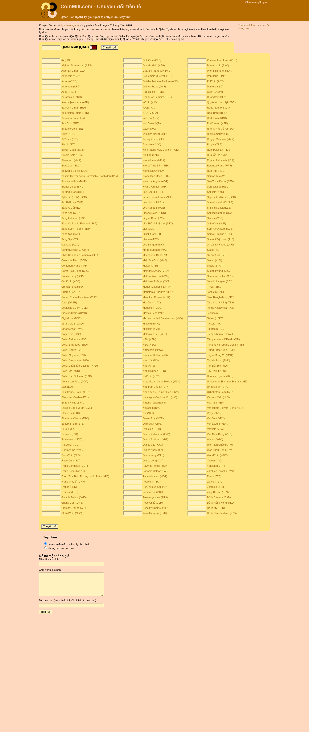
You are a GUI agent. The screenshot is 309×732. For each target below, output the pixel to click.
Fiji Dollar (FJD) (70, 444)
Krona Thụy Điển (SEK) (156, 165)
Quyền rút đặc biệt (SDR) (221, 102)
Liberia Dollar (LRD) (154, 213)
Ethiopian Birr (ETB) (72, 423)
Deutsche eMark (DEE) (74, 307)
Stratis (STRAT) (215, 265)
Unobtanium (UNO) (218, 386)
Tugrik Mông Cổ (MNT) (220, 355)
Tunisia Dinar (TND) (218, 360)
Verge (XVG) (214, 413)
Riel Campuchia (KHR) (220, 134)
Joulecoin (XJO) (152, 144)
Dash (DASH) (69, 302)
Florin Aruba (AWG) (72, 450)
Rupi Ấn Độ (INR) (217, 155)
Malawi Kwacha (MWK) (156, 276)
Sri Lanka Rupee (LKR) (220, 244)
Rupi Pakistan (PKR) (219, 149)
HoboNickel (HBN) (153, 91)
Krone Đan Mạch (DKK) (156, 176)
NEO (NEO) (149, 344)
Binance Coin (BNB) (73, 128)
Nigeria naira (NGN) (154, 402)
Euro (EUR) (68, 429)
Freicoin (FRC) (69, 492)
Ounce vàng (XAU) (153, 455)
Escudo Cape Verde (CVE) (76, 407)
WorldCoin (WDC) (217, 455)
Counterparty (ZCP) (72, 276)
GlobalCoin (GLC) (71, 513)
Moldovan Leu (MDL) (155, 334)
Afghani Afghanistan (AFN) (76, 65)
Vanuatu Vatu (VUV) (218, 397)
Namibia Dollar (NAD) (155, 355)
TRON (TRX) (214, 286)
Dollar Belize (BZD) (72, 350)
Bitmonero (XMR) (71, 160)
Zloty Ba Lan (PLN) (218, 492)
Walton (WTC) (215, 439)
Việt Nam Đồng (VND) (219, 434)
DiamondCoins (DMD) (74, 313)
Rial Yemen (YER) (217, 123)
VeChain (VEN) (215, 402)
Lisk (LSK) (148, 228)
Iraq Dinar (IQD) (152, 123)
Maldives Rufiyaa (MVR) (156, 281)
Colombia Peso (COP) (74, 260)
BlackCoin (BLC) (71, 165)
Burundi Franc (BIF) (72, 191)
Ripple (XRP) (214, 144)
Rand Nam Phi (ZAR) (219, 107)
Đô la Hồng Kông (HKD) (221, 502)
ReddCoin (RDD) (217, 118)
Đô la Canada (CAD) (219, 497)
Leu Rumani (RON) (154, 207)
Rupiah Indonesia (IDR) (220, 160)
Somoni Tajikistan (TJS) (220, 239)
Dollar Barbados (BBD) (74, 344)
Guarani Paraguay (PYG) (157, 70)
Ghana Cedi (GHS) (72, 502)
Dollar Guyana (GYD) (73, 355)
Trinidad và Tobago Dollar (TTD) (225, 344)
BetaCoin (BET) (70, 123)
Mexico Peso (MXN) (154, 313)
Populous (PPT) (216, 76)
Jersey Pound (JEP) (154, 139)
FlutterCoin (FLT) (71, 460)
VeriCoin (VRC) (216, 418)
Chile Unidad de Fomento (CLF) (79, 255)
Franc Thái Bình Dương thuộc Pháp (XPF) (85, 476)
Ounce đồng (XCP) (153, 460)
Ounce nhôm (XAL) (154, 450)
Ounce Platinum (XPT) (155, 439)
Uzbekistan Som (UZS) (220, 392)
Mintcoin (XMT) (151, 328)
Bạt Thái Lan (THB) (72, 202)
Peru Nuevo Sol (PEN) (155, 486)
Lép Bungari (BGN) (154, 244)
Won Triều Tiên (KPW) (219, 450)
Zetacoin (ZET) (215, 486)
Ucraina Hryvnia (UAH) (220, 376)
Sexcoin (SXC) (215, 191)
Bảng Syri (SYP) (70, 234)
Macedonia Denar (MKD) (157, 255)
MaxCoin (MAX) (152, 302)
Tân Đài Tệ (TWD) (217, 365)
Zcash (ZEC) (214, 476)
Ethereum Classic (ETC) (75, 418)
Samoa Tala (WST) (217, 176)
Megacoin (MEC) (152, 307)
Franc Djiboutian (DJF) (74, 471)
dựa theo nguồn (70, 25)
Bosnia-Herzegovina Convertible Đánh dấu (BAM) (90, 176)
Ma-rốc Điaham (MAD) (155, 249)
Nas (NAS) (149, 365)
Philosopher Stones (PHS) (222, 60)
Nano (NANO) (151, 360)
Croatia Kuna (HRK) (72, 286)
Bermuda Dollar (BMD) (74, 118)
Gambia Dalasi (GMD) (74, 497)
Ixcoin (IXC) (149, 128)
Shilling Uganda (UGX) (220, 213)
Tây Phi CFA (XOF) (217, 371)
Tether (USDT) (215, 318)
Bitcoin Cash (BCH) (72, 149)
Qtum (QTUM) (215, 91)
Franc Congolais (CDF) (74, 465)
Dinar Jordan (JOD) (72, 323)
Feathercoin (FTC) (71, 439)
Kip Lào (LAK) (151, 155)
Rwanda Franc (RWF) (219, 165)
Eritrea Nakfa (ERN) (72, 402)
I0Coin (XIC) (150, 102)
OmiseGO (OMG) (152, 423)
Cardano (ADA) (70, 244)
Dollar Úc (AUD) (70, 371)
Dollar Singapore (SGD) (75, 360)
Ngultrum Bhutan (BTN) (156, 386)
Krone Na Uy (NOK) (154, 170)
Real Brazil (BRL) (217, 112)
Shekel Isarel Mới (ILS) (220, 202)
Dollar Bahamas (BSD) (74, 339)
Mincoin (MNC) (151, 323)
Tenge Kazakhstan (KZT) (221, 307)
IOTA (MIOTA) (150, 112)
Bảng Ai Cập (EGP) (72, 207)
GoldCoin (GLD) (152, 60)
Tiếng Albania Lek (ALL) (221, 334)
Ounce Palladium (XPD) (156, 434)
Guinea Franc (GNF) (154, 86)
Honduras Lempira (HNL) (157, 97)
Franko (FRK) (69, 486)
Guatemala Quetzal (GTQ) (157, 76)
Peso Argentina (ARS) (155, 497)
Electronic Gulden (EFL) (75, 397)
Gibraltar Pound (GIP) (73, 508)
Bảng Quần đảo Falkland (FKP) (79, 223)
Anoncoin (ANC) (70, 76)
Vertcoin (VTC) (215, 429)
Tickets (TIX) (214, 323)
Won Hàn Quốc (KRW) (220, 444)
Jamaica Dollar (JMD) (155, 134)
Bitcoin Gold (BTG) (72, 155)
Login (263, 2)
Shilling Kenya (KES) (219, 207)
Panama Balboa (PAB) (155, 471)
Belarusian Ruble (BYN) (75, 112)
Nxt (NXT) (148, 413)
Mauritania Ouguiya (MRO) (158, 292)
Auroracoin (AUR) (71, 97)
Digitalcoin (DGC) (71, 318)
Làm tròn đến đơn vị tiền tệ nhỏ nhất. (69, 544)
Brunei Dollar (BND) (72, 186)
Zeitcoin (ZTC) (215, 481)
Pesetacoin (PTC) (153, 492)
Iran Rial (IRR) (151, 118)
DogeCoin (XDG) (71, 334)
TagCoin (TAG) (215, 292)
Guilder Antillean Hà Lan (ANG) (160, 81)
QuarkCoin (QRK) (217, 97)
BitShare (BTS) (69, 139)
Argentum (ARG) (70, 86)
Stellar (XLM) (214, 260)
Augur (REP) (68, 91)
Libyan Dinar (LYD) (154, 218)
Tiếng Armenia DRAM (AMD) (223, 339)
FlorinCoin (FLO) (71, 455)
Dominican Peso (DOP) (74, 381)
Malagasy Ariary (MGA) (156, 270)
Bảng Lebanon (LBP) (73, 218)
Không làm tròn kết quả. (61, 548)
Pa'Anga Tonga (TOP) (155, 465)
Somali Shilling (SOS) (219, 234)
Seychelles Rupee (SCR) (221, 197)
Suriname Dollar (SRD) (220, 276)
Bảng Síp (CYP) (70, 239)
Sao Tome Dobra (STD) (220, 181)
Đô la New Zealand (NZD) (222, 513)
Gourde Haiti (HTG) (154, 65)
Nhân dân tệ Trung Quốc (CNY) (161, 392)
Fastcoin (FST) (69, 434)
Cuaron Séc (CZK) (71, 292)
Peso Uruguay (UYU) (155, 513)
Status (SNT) (214, 249)
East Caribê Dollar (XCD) (75, 392)
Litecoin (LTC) (151, 239)
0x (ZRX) (66, 60)
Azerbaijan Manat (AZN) (75, 102)
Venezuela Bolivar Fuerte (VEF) (225, 407)
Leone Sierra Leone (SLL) (158, 197)
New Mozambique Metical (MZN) (161, 381)
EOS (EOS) (67, 386)
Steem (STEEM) (216, 255)
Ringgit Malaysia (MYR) (220, 139)
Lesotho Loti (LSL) (153, 202)
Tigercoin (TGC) (216, 328)
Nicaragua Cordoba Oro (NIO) (160, 397)
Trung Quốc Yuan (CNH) (221, 350)
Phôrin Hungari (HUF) (219, 70)
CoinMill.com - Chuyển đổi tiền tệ (101, 6)
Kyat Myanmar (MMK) (155, 186)
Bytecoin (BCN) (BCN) (74, 197)
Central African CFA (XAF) (76, 249)
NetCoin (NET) (151, 376)
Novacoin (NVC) (152, 407)
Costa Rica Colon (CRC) (75, 270)
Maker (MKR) (150, 265)
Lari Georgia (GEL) (153, 191)
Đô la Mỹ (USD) (216, 508)
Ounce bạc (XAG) (153, 444)
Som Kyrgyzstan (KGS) (220, 228)
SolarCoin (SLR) (216, 223)
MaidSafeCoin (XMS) (155, 260)
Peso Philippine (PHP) (155, 508)
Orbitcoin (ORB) (152, 429)
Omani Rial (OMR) (153, 418)
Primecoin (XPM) (216, 86)
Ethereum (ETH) (70, 413)
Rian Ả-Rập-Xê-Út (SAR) (221, 128)
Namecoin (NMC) (153, 350)
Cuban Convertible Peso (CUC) (79, 297)
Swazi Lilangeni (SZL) (219, 281)
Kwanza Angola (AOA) (155, 181)
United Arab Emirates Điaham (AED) (227, 381)
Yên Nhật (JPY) (216, 465)
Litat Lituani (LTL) (152, 234)
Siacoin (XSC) (215, 218)
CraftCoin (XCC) (70, 281)
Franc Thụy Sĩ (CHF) (73, 481)
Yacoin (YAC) (214, 460)
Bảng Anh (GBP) (70, 213)
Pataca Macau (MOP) (155, 476)
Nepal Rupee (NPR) (154, 371)
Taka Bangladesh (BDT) (220, 297)
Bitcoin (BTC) (69, 144)
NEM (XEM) (149, 339)
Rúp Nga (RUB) (216, 170)
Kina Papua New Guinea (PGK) (161, 149)
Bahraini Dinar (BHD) (73, 107)
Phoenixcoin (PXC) (218, 65)
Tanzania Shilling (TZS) (220, 302)
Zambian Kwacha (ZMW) (221, 471)
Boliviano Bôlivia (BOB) (74, 170)
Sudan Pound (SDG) (219, 270)
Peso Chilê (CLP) (153, 502)
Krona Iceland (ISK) (154, 160)
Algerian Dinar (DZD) (73, 70)
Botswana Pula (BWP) (74, 181)
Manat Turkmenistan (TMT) (158, 286)
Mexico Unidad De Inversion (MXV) (163, 318)
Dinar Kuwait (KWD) (72, 328)
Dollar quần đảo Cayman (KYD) (79, 365)
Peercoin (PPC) (152, 481)
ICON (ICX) (149, 107)
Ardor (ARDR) (69, 81)
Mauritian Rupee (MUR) (156, 297)
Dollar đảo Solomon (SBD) (76, 376)
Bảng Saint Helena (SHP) (76, 228)
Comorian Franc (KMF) (74, 265)
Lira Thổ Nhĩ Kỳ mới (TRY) (158, 223)
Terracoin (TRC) (216, 313)
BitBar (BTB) (68, 134)
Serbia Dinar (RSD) (218, 186)
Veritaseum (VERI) (217, 423)
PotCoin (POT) (215, 81)
